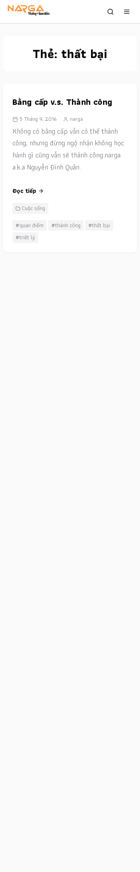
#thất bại (99, 225)
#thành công (65, 225)
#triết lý (25, 237)
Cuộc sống (33, 208)
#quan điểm (30, 225)
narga (76, 119)
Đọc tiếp (24, 191)
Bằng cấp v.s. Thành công (62, 102)
